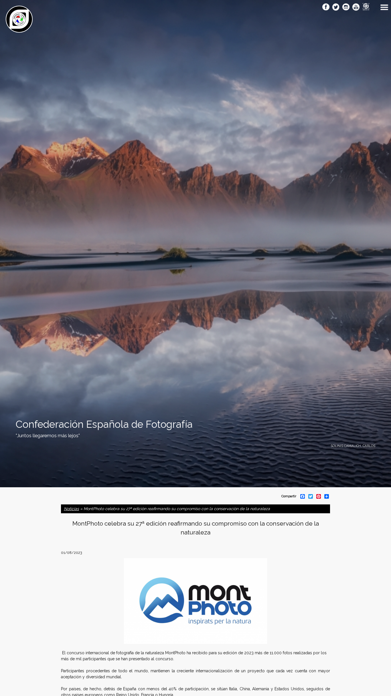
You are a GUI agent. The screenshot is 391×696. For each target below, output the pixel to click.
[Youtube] (356, 7)
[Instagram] (345, 7)
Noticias (71, 508)
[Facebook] (325, 7)
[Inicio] (19, 29)
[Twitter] (335, 7)
